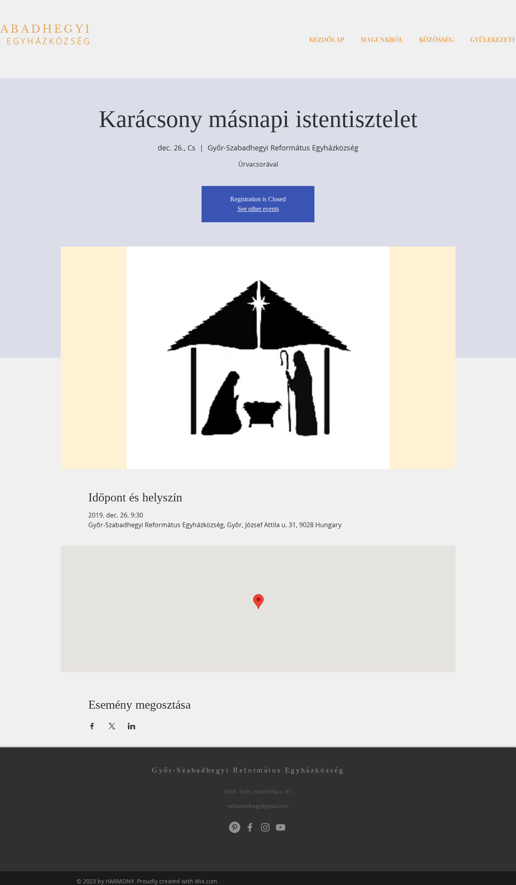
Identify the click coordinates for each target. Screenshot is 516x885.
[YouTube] (280, 827)
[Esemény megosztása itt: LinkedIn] (131, 726)
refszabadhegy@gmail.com (258, 806)
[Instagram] (265, 827)
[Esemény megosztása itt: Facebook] (92, 726)
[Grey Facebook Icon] (250, 827)
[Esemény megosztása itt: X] (112, 726)
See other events (258, 208)
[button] (381, 36)
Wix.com (206, 881)
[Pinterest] (234, 827)
